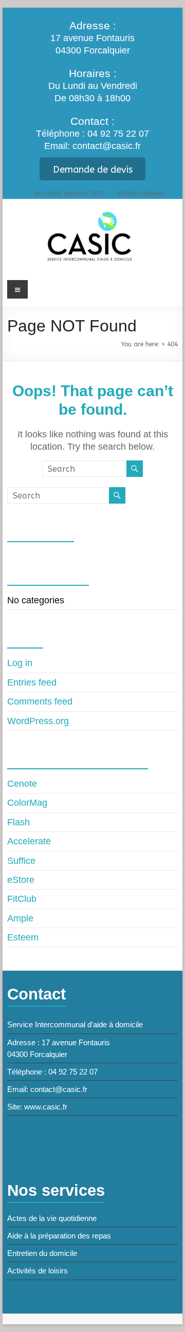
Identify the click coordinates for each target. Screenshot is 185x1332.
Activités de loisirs (37, 1270)
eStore (20, 880)
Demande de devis (93, 169)
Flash (18, 822)
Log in (19, 663)
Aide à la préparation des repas (59, 1235)
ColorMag (27, 803)
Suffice (21, 861)
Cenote (22, 784)
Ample (20, 918)
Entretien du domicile (42, 1253)
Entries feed (32, 682)
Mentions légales (141, 193)
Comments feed (39, 701)
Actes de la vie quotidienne (52, 1218)
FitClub (21, 899)
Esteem (23, 937)
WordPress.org (38, 721)
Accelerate (29, 841)
